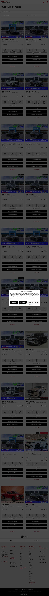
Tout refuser (22, 302)
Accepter (14, 302)
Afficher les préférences (33, 302)
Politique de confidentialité (27, 304)
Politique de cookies (19, 304)
